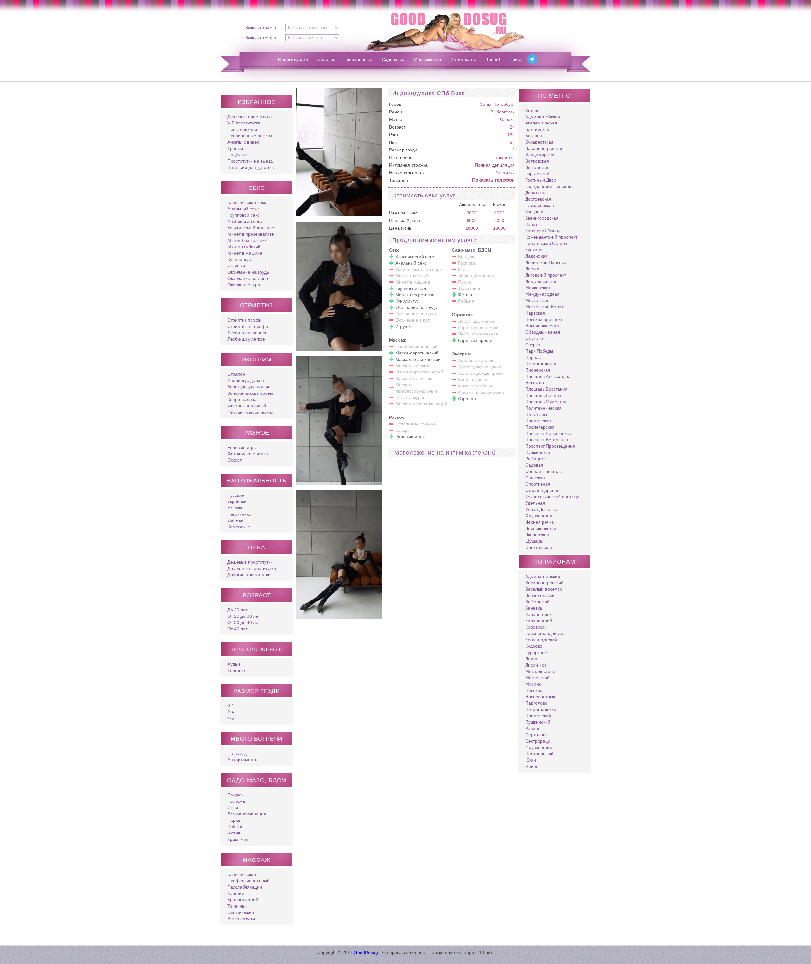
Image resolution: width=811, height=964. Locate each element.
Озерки (507, 119)
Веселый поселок (543, 588)
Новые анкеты (242, 129)
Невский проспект (543, 319)
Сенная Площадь (543, 471)
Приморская (538, 420)
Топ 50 (493, 59)
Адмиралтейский (542, 576)
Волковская (537, 160)
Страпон (236, 374)
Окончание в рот (244, 284)
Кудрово (533, 645)
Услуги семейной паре (250, 227)
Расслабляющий (244, 887)
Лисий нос (535, 664)
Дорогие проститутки (249, 574)
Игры (232, 807)
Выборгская (537, 167)
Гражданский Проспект (549, 186)
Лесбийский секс (244, 221)
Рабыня (235, 826)
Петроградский (540, 709)
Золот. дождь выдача (249, 386)
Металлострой (540, 671)
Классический (241, 874)
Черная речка (539, 522)
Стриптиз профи (244, 319)
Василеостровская (544, 148)
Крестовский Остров (546, 243)
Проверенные (357, 59)
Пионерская (537, 370)
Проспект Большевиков (549, 433)
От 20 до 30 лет (243, 616)
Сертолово (536, 734)
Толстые (236, 670)
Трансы (235, 148)
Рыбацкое (535, 458)
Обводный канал (542, 332)
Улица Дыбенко (541, 509)
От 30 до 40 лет (243, 622)
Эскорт (234, 460)
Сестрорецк (537, 741)
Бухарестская (539, 141)
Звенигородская (542, 217)
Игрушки (236, 265)
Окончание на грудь (248, 272)
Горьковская (538, 173)
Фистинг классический (250, 412)
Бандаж (235, 794)
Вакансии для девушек (251, 167)
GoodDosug (366, 952)
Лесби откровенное (247, 332)
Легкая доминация (246, 813)
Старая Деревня (542, 490)
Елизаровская (539, 205)
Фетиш (234, 832)
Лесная (532, 268)
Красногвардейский (545, 633)
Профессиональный (248, 880)
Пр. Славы (536, 414)
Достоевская (538, 198)
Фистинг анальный (246, 405)
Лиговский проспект (545, 275)
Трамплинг (238, 839)
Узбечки (235, 520)
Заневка (533, 607)
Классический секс (246, 202)
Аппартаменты (242, 759)
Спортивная (537, 484)
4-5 (230, 718)
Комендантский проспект (551, 236)
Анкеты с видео (243, 141)
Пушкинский (537, 722)
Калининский (538, 620)
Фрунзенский (538, 747)
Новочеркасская (542, 325)
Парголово (536, 702)
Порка (233, 820)
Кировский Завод (542, 230)
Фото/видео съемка (247, 453)
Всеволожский (540, 595)
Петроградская (540, 363)
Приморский (538, 715)
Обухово (534, 338)
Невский (533, 690)
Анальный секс (243, 208)
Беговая (533, 135)
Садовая (534, 465)
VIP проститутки (243, 122)
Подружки (237, 154)
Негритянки (239, 514)
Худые (234, 664)
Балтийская (537, 129)
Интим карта (463, 59)
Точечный (237, 906)
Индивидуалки (293, 59)
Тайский (235, 893)
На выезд (237, 753)
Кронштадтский (541, 639)
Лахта (531, 658)
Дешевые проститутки (250, 116)
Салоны (325, 59)
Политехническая (543, 408)
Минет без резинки (247, 240)
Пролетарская (540, 427)
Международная (542, 294)
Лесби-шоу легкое (246, 339)
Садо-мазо (393, 59)
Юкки (530, 760)
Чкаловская (537, 534)
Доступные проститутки (251, 568)
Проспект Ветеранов (546, 439)
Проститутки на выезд (250, 160)
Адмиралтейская (542, 116)
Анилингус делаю (245, 380)
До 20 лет (237, 609)
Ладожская (536, 256)
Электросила (538, 547)
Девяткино (536, 192)
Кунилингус (239, 259)
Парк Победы (539, 351)
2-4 (230, 711)
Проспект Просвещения (550, 446)
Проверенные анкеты (249, 135)
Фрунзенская (538, 515)
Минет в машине (244, 253)
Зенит (531, 224)
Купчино (533, 249)
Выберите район (261, 27)
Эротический (240, 912)
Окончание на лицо (247, 278)
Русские (235, 495)
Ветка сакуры (241, 918)
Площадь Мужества (545, 401)
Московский (537, 677)
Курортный (536, 652)
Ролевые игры (242, 447)
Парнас (533, 357)
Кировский (536, 626)
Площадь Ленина (543, 395)
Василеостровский (544, 582)
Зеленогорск (538, 614)
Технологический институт (552, 496)
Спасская (535, 477)
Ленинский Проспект (546, 262)
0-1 (230, 705)
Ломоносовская (541, 281)
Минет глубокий (243, 246)
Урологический (242, 899)
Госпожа (236, 801)
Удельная (535, 503)
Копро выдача (242, 399)
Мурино (533, 683)
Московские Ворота (545, 306)
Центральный (539, 753)
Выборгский (502, 111)
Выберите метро (261, 37)
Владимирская (540, 154)
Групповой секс (243, 215)
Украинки (236, 501)
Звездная (535, 211)
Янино (532, 766)
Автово (532, 110)
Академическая (541, 122)
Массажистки (427, 59)
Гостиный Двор (540, 179)
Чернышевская (540, 528)
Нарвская (535, 313)
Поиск (515, 59)
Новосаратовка (541, 696)
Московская (537, 300)
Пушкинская (537, 452)
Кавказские (238, 526)
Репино (532, 728)
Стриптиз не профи (247, 326)
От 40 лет (237, 628)
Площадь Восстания (546, 389)
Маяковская (537, 287)
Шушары (534, 541)
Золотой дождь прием (250, 393)
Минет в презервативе (250, 234)
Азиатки (235, 507)
